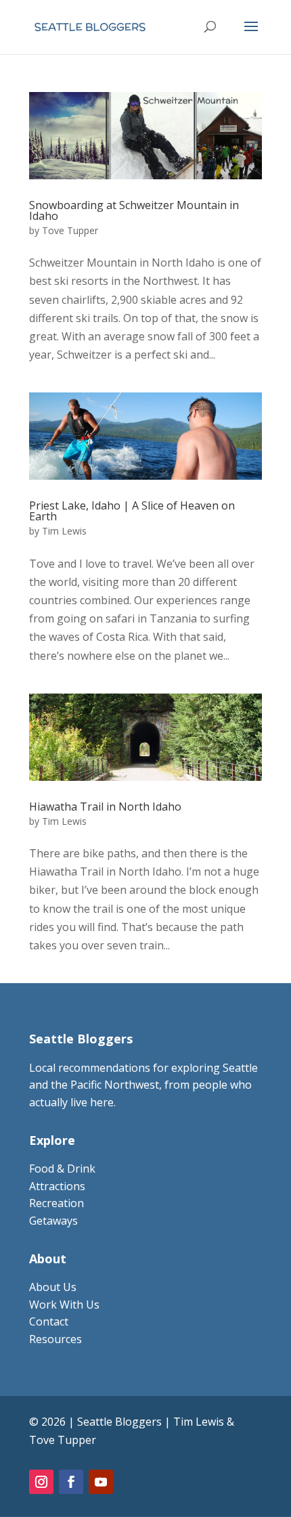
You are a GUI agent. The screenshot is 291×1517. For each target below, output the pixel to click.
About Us (52, 1287)
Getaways (53, 1220)
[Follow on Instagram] (41, 1482)
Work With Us (64, 1304)
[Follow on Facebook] (71, 1482)
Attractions (57, 1186)
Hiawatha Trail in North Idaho (105, 806)
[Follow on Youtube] (101, 1482)
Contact (48, 1321)
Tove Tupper (70, 230)
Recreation (56, 1203)
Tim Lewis (64, 530)
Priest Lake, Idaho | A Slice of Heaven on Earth (132, 511)
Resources (55, 1339)
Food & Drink (62, 1168)
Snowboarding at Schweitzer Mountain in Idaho (134, 210)
